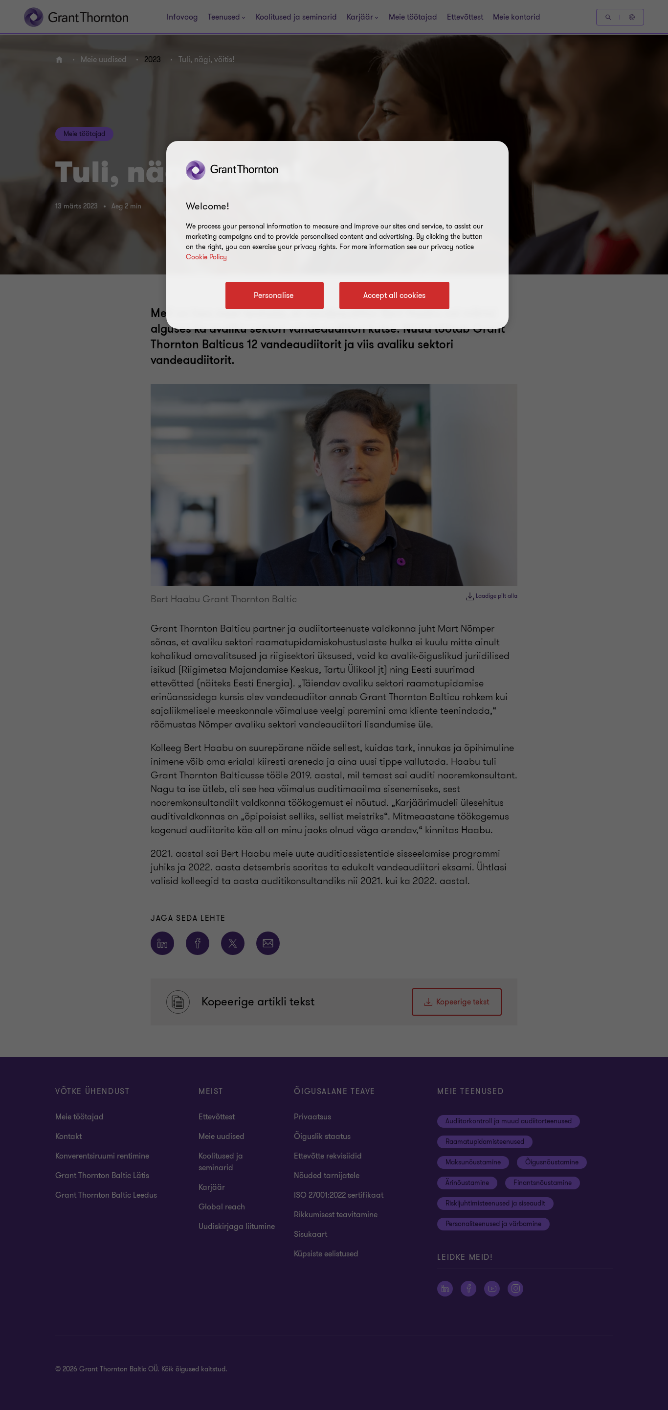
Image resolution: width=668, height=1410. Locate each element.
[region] (337, 235)
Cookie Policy (206, 257)
